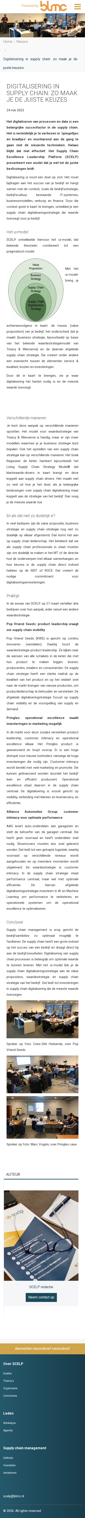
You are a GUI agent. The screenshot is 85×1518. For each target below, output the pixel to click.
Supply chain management (24, 1448)
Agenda (8, 1430)
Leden (8, 1413)
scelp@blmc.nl (13, 1496)
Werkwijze (9, 1423)
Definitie (8, 1458)
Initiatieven (10, 1472)
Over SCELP (13, 1364)
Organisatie (10, 1388)
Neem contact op (41, 1297)
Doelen (7, 1373)
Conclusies (10, 1395)
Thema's (8, 1380)
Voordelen (9, 1465)
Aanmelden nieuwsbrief (33, 1348)
